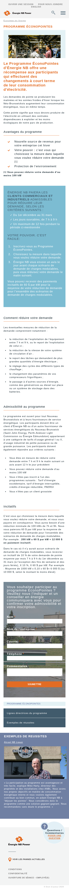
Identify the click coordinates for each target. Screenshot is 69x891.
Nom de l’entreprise (22, 629)
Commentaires (17, 666)
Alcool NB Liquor (13, 742)
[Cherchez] (53, 13)
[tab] (35, 713)
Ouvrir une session (20, 4)
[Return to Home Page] (17, 14)
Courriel (13, 641)
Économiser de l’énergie (15, 21)
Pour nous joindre (50, 4)
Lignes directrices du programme (27, 713)
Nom (11, 616)
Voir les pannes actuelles (29, 859)
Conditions (15, 869)
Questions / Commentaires (54, 834)
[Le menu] (63, 13)
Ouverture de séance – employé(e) (28, 878)
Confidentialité (17, 873)
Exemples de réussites (20, 722)
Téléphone (15, 654)
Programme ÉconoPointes (24, 704)
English (36, 7)
